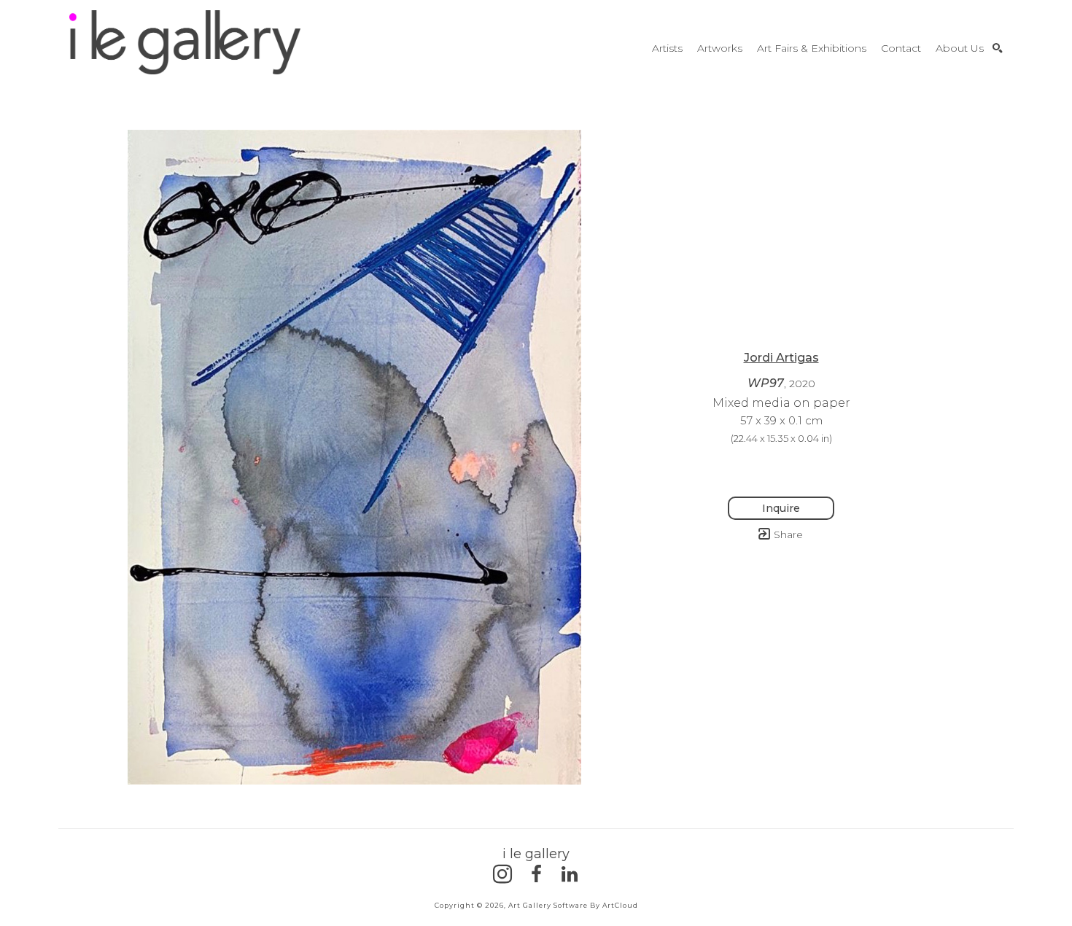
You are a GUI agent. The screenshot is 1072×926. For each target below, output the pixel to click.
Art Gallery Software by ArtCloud (573, 905)
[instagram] (502, 874)
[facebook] (536, 874)
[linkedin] (569, 874)
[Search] (998, 48)
